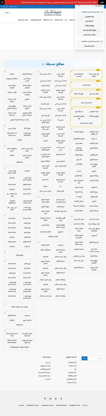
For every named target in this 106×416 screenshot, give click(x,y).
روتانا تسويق (94, 176)
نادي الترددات (94, 180)
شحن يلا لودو (60, 154)
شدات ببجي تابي (45, 81)
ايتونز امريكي (45, 85)
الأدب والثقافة (47, 20)
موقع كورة (19, 255)
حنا (61, 186)
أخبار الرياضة (58, 20)
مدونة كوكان (79, 155)
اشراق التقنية (79, 132)
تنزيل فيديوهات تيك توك (27, 341)
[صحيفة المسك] (53, 12)
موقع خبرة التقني (94, 165)
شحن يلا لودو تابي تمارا (45, 128)
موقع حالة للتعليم (94, 262)
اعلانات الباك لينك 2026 (79, 243)
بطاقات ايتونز (45, 161)
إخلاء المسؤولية (45, 366)
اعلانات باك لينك (45, 232)
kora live (12, 218)
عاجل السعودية (23, 20)
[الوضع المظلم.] (7, 6)
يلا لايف (19, 140)
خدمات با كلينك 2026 (45, 219)
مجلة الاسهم (94, 148)
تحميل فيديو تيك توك (12, 334)
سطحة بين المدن (27, 80)
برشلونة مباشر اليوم (12, 149)
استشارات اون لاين (79, 181)
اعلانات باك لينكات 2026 (19, 307)
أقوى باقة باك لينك (60, 219)
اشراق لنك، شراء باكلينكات (94, 230)
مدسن (79, 171)
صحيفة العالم (79, 267)
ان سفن (94, 138)
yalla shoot (45, 245)
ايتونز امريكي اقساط (45, 135)
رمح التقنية (94, 192)
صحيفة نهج (94, 159)
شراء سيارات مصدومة (12, 114)
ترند (66, 20)
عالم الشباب (86, 85)
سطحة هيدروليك (12, 78)
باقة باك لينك (94, 94)
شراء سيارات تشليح (27, 107)
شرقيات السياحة (79, 206)
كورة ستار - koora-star (12, 172)
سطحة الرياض (27, 74)
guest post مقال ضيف (45, 201)
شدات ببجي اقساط (61, 75)
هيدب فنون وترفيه (94, 269)
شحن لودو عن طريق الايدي (45, 155)
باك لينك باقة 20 (60, 211)
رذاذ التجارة (79, 192)
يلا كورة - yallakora (12, 202)
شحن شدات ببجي (61, 148)
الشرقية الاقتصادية (78, 149)
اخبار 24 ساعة (79, 261)
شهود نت (79, 196)
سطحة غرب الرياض (12, 86)
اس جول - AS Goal (12, 209)
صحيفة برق (79, 111)
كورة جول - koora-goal (27, 179)
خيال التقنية (94, 143)
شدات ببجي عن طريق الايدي (45, 121)
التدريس (94, 235)
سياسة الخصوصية (44, 372)
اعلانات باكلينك (53, 236)
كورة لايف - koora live (27, 283)
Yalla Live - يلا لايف (12, 195)
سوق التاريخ (45, 206)
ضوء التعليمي (94, 111)
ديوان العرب (45, 225)
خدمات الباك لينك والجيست (60, 201)
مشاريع (60, 232)
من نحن (47, 362)
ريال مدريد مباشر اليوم (27, 149)
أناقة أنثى (79, 164)
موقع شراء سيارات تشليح (12, 107)
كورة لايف (27, 223)
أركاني (94, 201)
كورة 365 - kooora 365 (27, 209)
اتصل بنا (47, 379)
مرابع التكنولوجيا (79, 138)
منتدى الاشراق (94, 242)
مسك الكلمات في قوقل (94, 133)
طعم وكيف (94, 196)
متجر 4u (60, 120)
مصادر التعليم (79, 249)
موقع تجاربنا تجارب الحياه (60, 226)
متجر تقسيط (45, 104)
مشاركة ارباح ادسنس (78, 75)
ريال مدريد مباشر (60, 256)
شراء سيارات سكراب (12, 100)
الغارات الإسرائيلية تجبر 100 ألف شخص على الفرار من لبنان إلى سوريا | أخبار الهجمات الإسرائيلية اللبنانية (59, 2)
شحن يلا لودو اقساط (45, 91)
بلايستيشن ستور (60, 166)
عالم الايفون (94, 155)
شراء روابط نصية (94, 224)
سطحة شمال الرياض (27, 86)
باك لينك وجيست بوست (94, 250)
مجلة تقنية (94, 256)
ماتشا (45, 186)
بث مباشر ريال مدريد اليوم (12, 134)
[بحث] (4, 6)
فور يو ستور (45, 115)
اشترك (7, 13)
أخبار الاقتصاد (72, 362)
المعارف (94, 187)
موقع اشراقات (94, 116)
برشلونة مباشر (45, 250)
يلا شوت (60, 245)
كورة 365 (27, 128)
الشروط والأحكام (45, 369)
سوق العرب (60, 206)
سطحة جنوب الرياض (27, 93)
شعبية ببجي (60, 161)
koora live (12, 184)
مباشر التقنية (79, 201)
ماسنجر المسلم (86, 103)
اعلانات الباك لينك (79, 230)
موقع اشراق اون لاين (78, 117)
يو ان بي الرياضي (79, 256)
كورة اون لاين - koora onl (27, 202)
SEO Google (79, 94)
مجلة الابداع (79, 176)
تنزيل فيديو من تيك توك (27, 334)
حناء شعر (45, 179)
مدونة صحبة (94, 206)
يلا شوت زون (27, 320)
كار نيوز (78, 159)
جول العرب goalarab (27, 134)
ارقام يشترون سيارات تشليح (27, 114)
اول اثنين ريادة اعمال (94, 75)
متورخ (94, 171)
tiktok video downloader (12, 341)
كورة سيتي (12, 128)
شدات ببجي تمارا (45, 74)
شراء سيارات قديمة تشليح (20, 120)
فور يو (45, 140)
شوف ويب (79, 143)
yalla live (19, 162)
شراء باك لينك (94, 219)
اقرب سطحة (12, 92)
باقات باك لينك (79, 224)
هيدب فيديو (79, 187)
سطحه (12, 74)
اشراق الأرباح (79, 210)
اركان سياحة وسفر (86, 123)
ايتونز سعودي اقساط (60, 91)
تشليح (27, 99)
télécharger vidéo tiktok (19, 347)
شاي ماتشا (60, 191)
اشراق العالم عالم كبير (79, 236)
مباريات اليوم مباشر (60, 251)
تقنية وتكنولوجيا (35, 20)
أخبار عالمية (73, 20)
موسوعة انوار (94, 210)
